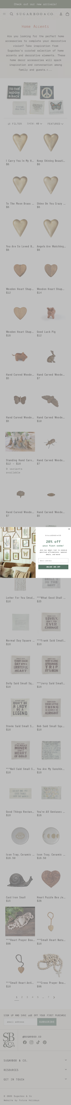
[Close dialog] (69, 529)
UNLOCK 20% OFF (53, 567)
